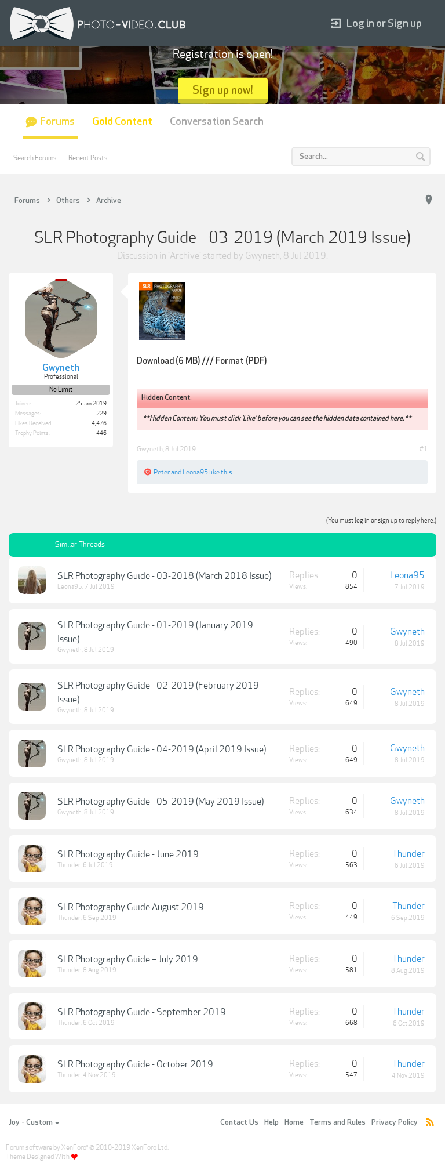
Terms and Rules (337, 1122)
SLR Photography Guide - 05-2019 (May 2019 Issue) (160, 801)
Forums (57, 121)
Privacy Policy (394, 1122)
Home (294, 1122)
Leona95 (195, 472)
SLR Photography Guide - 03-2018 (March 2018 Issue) (164, 576)
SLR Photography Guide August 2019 (130, 907)
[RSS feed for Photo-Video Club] (430, 1123)
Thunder (69, 865)
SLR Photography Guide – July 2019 (127, 959)
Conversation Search (217, 121)
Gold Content (122, 121)
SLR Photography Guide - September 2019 (141, 1012)
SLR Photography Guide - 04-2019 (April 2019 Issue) (161, 749)
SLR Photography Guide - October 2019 (135, 1064)
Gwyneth (262, 256)
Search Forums (35, 158)
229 (101, 413)
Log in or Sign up (384, 23)
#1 (424, 449)
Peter (162, 472)
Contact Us (239, 1122)
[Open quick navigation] (428, 200)
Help (271, 1122)
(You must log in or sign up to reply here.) (381, 520)
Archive (184, 256)
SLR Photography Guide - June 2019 (128, 854)
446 (101, 433)
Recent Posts (88, 158)
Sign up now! (222, 90)
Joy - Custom (31, 1122)
